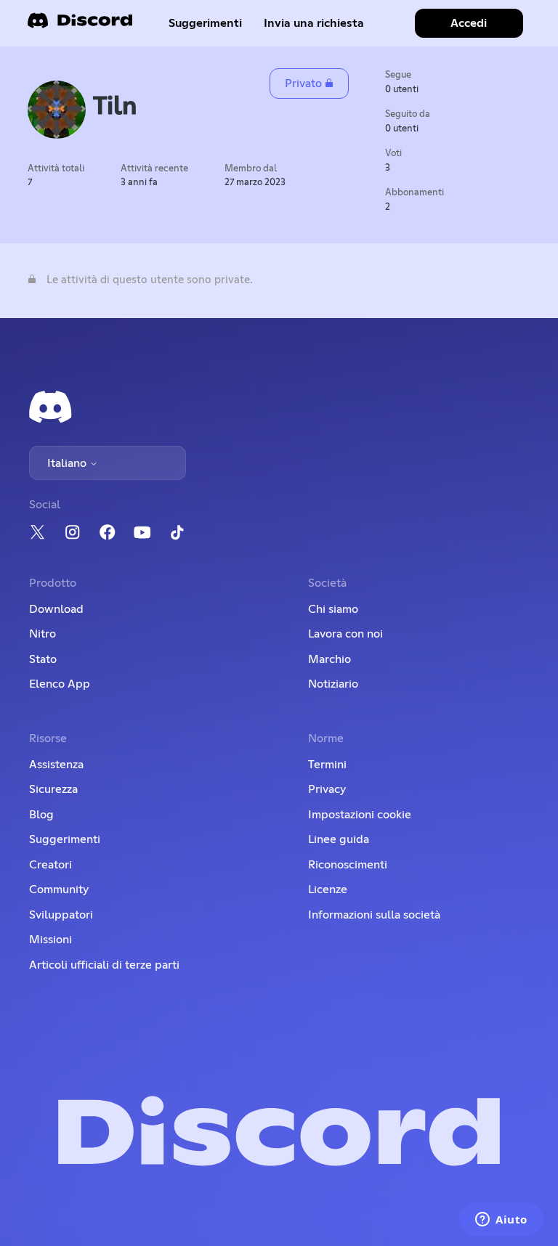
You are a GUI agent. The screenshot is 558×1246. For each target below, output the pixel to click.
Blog (41, 815)
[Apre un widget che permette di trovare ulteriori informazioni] (501, 1220)
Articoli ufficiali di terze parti (104, 965)
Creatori (50, 865)
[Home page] (80, 25)
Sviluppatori (61, 915)
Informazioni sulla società (374, 915)
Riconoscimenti (347, 865)
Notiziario (333, 684)
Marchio (329, 659)
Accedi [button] (468, 23)
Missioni (50, 939)
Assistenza (56, 764)
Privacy (327, 789)
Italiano (68, 463)
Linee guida (338, 839)
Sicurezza (53, 789)
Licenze (327, 889)
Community (59, 889)
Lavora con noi (345, 634)
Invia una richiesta (314, 23)
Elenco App (59, 684)
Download (56, 609)
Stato (43, 659)
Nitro (42, 634)
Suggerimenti (205, 23)
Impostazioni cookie (359, 815)
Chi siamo (333, 609)
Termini (327, 764)
